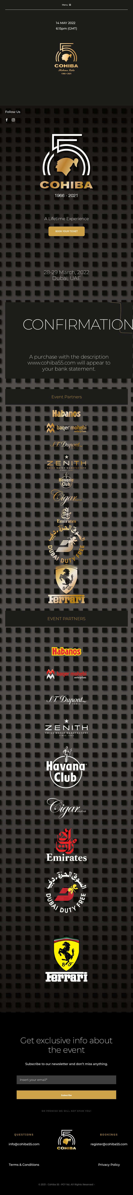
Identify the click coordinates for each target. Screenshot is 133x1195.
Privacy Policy (109, 1165)
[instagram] (13, 119)
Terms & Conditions (24, 1165)
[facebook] (6, 119)
